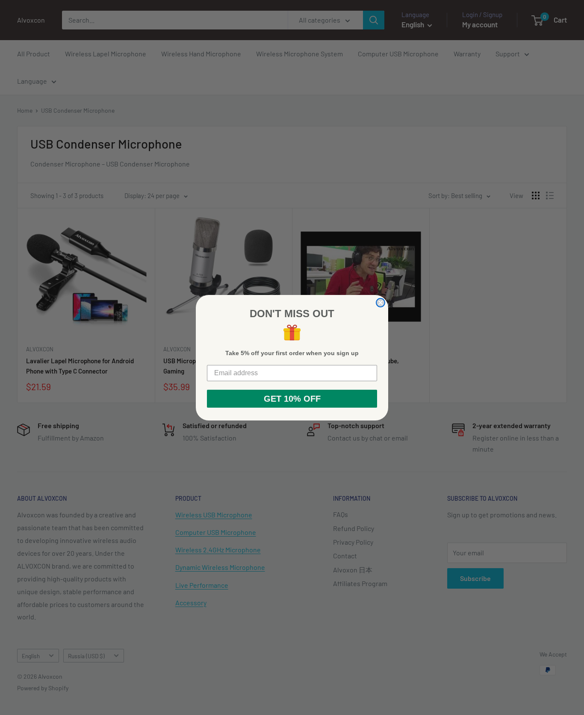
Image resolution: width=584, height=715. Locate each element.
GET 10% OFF (292, 398)
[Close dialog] (380, 302)
